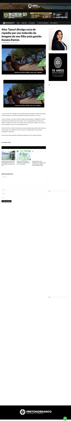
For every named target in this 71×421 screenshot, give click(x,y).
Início (18, 23)
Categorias (32, 23)
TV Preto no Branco (42, 23)
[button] (67, 23)
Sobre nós (24, 23)
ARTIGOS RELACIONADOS (20, 147)
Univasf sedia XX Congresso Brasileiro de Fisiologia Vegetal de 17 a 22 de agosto (23, 163)
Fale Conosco (53, 23)
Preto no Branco (6, 42)
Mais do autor (30, 147)
